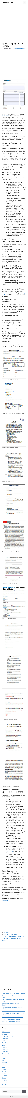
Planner (4, 1073)
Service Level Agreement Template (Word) (13, 1011)
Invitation (4, 1060)
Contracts (6, 932)
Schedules (5, 1082)
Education (5, 1051)
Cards (3, 1040)
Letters (4, 1064)
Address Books (6, 1032)
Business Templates (7, 1036)
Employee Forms (6, 1054)
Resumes (4, 1080)
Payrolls (4, 1071)
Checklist (4, 1047)
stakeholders (9, 851)
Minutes (4, 1069)
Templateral (7, 3)
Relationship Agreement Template (11, 1021)
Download (5, 900)
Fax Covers (5, 1056)
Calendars (5, 1038)
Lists (3, 1067)
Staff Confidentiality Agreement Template (13, 993)
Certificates (5, 1043)
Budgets (4, 1034)
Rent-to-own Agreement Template (11, 1019)
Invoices (4, 1062)
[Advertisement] (14, 23)
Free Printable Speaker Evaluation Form (14, 936)
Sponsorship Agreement (10, 934)
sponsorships (5, 115)
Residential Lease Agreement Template (12, 1017)
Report (4, 1078)
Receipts (4, 1075)
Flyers (3, 1058)
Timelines (4, 1084)
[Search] (24, 1091)
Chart (3, 1045)
